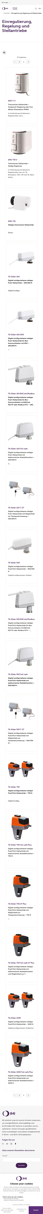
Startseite (7, 13)
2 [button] (23, 62)
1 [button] (19, 62)
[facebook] (15, 1144)
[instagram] (11, 1144)
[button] (15, 62)
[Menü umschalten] (39, 8)
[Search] (36, 8)
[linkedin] (3, 1144)
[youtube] (7, 1144)
